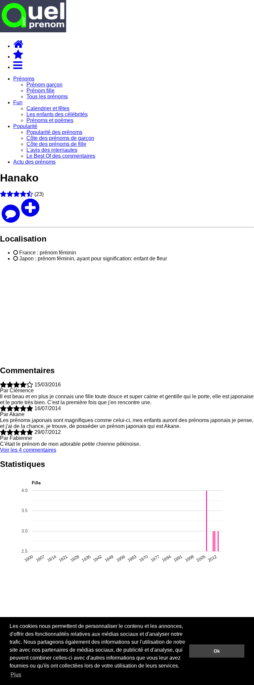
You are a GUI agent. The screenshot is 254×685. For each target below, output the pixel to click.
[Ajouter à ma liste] (30, 213)
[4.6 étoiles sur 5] (16, 194)
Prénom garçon (44, 84)
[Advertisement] (127, 313)
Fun (17, 102)
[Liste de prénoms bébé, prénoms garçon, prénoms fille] (33, 30)
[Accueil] (18, 46)
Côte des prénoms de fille (56, 144)
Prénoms (23, 79)
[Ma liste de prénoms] (18, 56)
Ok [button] (217, 651)
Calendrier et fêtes (47, 108)
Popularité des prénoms (54, 132)
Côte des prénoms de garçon (60, 138)
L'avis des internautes (51, 150)
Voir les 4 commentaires (28, 450)
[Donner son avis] (10, 213)
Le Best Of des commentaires (60, 156)
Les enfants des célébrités (57, 114)
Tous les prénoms (47, 96)
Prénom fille (40, 90)
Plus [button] (16, 674)
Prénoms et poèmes (49, 120)
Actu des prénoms (34, 162)
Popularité (25, 126)
